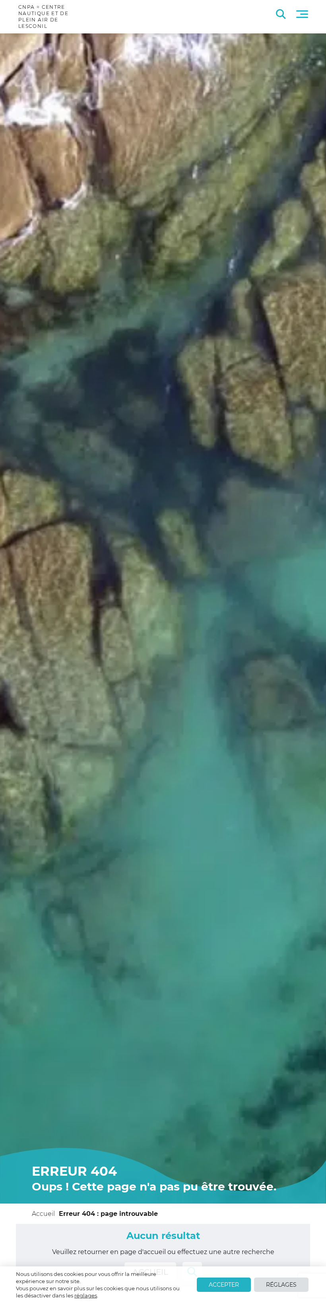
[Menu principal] (302, 14)
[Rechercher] (281, 14)
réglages (85, 1295)
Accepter (224, 1284)
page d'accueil (143, 1252)
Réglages (281, 1284)
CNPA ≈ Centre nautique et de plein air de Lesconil (43, 16)
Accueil (43, 1213)
